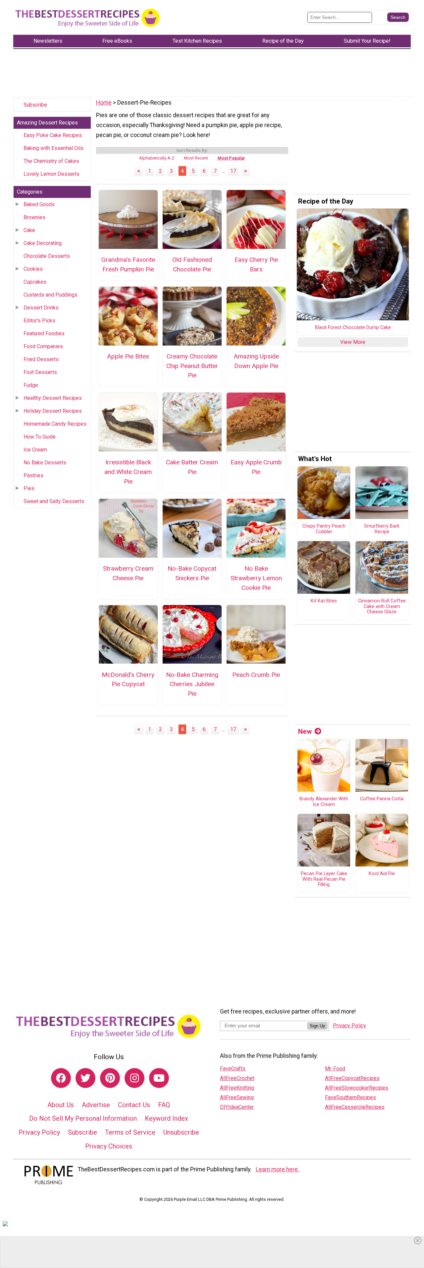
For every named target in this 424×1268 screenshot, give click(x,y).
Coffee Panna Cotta (381, 799)
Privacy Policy (39, 1132)
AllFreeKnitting (237, 1088)
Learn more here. (277, 1169)
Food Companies (43, 346)
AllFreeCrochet (237, 1078)
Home (104, 102)
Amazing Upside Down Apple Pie (256, 361)
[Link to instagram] (134, 1078)
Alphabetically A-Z (156, 158)
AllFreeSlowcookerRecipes (356, 1088)
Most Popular (231, 158)
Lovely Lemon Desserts (52, 174)
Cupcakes (35, 282)
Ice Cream (35, 449)
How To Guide (40, 437)
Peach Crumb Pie (256, 675)
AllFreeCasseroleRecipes (355, 1107)
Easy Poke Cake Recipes (53, 135)
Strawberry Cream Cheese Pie (128, 573)
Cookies (33, 269)
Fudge (31, 385)
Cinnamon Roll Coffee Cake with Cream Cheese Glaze (382, 606)
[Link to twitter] (85, 1078)
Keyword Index (166, 1118)
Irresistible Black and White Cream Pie (128, 471)
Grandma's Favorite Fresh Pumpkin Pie (128, 264)
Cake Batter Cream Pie (192, 467)
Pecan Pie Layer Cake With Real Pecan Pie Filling (324, 879)
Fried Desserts (41, 359)
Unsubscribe (181, 1132)
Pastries (33, 475)
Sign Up (317, 1025)
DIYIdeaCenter (237, 1107)
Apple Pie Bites (128, 356)
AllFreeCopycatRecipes (352, 1078)
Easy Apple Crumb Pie (256, 467)
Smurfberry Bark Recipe (381, 529)
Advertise (96, 1105)
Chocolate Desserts (47, 256)
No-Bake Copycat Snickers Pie (192, 573)
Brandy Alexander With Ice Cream (323, 801)
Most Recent (196, 158)
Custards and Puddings (51, 295)
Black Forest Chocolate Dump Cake (353, 327)
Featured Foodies (44, 333)
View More (352, 342)
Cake (29, 230)
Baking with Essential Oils (53, 148)
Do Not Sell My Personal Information (83, 1118)
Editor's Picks (39, 320)
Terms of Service (130, 1132)
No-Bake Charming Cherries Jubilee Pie (192, 684)
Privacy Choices (108, 1146)
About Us (60, 1105)
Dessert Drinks (41, 308)
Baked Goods (39, 204)
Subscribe (35, 105)
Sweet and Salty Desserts (54, 501)
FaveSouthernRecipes (350, 1097)
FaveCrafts (232, 1068)
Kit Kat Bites (324, 601)
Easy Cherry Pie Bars (256, 264)
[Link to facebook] (61, 1078)
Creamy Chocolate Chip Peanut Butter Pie (192, 365)
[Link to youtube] (159, 1078)
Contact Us (134, 1105)
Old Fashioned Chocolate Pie (192, 264)
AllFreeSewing (237, 1097)
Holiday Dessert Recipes (53, 411)
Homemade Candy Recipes (55, 424)
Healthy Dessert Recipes (53, 398)
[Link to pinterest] (110, 1078)
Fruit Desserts (40, 372)
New (305, 731)
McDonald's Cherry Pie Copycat (128, 679)
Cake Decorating (43, 243)
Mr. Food (335, 1068)
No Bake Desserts (45, 462)
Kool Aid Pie (382, 873)
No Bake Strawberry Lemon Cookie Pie (256, 578)
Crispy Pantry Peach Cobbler (323, 529)
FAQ (164, 1105)
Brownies (34, 217)
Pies (29, 488)
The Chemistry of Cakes (51, 161)
